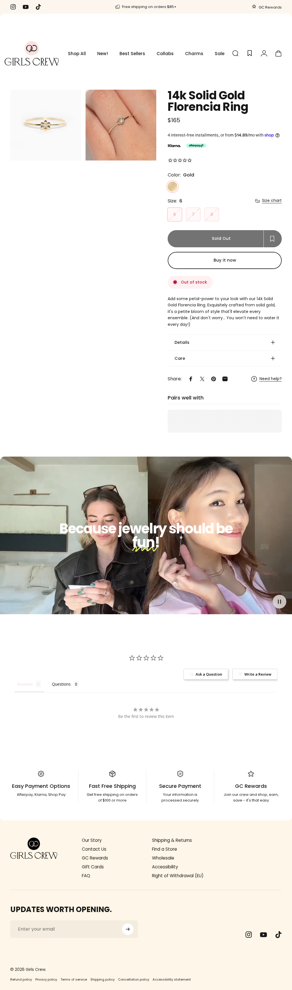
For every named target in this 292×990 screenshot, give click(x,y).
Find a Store (164, 849)
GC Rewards (270, 7)
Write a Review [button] (257, 674)
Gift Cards (93, 866)
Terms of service (73, 979)
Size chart (272, 200)
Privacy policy (46, 979)
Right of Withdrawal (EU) (178, 875)
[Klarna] (174, 145)
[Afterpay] (196, 145)
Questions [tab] (61, 684)
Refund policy (21, 979)
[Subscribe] (127, 929)
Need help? (270, 378)
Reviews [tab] (25, 684)
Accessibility (165, 866)
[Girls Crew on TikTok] (278, 934)
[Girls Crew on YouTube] (263, 934)
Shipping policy (102, 979)
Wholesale (163, 858)
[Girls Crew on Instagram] (248, 934)
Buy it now (225, 260)
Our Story (92, 840)
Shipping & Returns (172, 840)
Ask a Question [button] (209, 674)
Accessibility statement (172, 979)
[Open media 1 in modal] (45, 125)
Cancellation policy (133, 979)
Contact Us (94, 849)
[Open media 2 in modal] (121, 125)
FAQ (86, 875)
